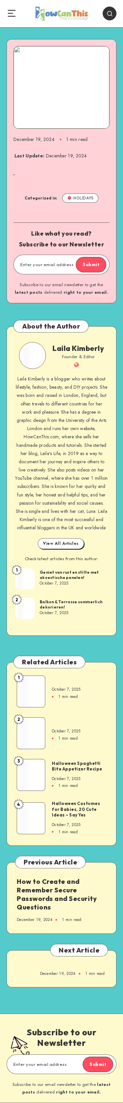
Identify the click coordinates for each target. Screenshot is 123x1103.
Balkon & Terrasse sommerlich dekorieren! (71, 604)
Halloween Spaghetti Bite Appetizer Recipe (77, 766)
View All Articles (61, 543)
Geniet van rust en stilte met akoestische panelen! (69, 575)
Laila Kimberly (78, 348)
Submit (91, 264)
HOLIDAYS (83, 197)
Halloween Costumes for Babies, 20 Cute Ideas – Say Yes (76, 809)
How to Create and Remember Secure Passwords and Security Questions (57, 894)
